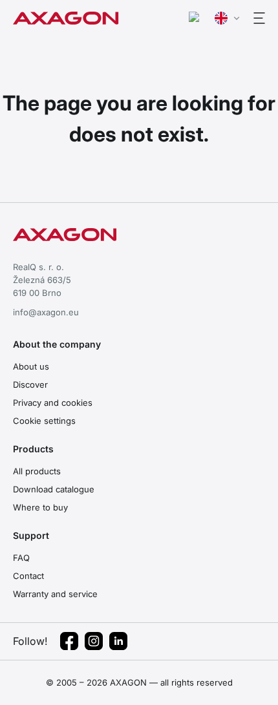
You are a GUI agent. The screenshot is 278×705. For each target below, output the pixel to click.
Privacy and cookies (52, 402)
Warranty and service (55, 594)
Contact (28, 576)
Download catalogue (53, 489)
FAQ (21, 557)
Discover (30, 384)
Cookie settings (44, 421)
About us (31, 366)
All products (37, 471)
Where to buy (40, 507)
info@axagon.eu (46, 312)
